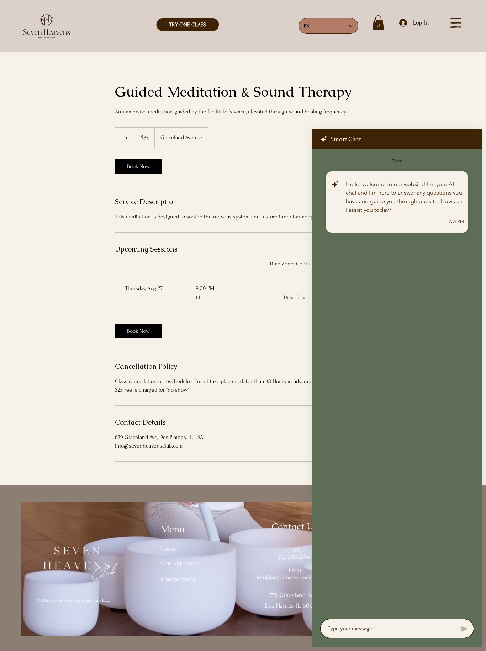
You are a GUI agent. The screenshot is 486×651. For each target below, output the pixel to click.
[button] (378, 22)
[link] (138, 166)
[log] (397, 382)
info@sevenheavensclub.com (292, 577)
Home (168, 548)
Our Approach (179, 563)
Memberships (178, 579)
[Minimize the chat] (468, 139)
